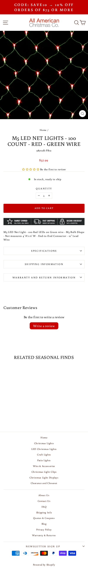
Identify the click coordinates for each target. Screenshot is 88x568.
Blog (44, 523)
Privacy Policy (44, 529)
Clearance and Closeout (44, 483)
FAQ (44, 506)
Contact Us (44, 500)
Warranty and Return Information (44, 277)
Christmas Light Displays (44, 477)
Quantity (44, 188)
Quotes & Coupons (44, 518)
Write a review (44, 326)
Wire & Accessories (44, 466)
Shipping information (44, 264)
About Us (43, 495)
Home (43, 129)
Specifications (44, 250)
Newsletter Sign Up (43, 546)
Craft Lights (44, 454)
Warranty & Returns (44, 535)
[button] (31, 169)
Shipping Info (44, 512)
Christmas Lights (44, 443)
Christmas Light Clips (44, 471)
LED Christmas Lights (44, 448)
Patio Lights (44, 460)
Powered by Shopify (44, 564)
